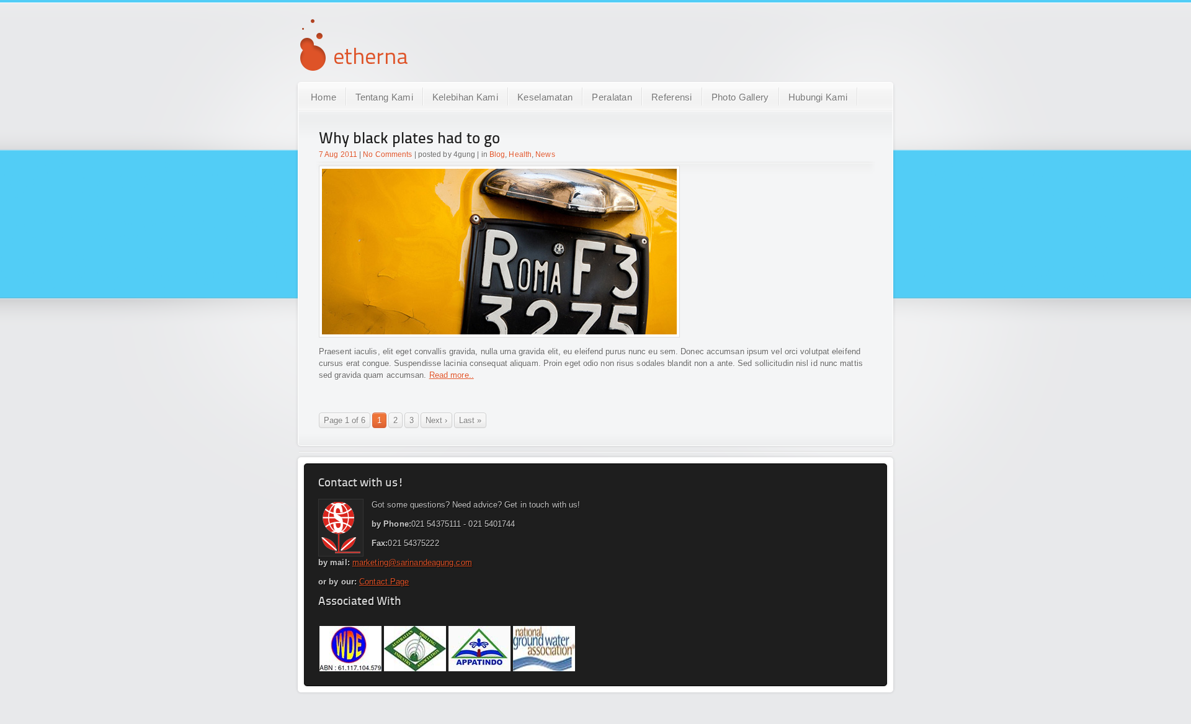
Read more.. (451, 375)
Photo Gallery (740, 97)
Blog (497, 154)
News (545, 154)
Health (520, 154)
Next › (436, 420)
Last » (470, 420)
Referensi (671, 97)
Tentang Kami (384, 97)
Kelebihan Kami (465, 97)
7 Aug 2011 (338, 154)
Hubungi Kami (818, 97)
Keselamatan (545, 97)
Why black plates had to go (409, 139)
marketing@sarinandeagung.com (412, 562)
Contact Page (384, 581)
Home (323, 97)
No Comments (387, 154)
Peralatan (612, 97)
